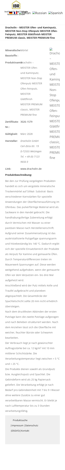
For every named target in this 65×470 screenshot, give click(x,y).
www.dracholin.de (31, 168)
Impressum (17, 425)
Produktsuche (20, 420)
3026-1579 (26, 121)
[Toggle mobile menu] (58, 6)
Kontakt (25, 430)
